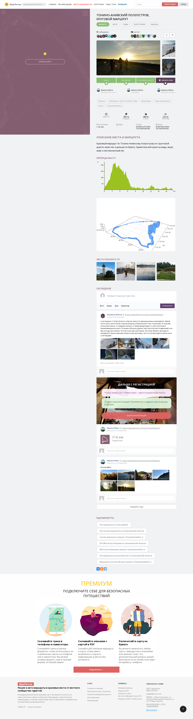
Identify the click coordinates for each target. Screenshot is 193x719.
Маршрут (103, 24)
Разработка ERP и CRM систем (130, 699)
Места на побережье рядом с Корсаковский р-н (122, 549)
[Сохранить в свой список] (172, 35)
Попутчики (99, 4)
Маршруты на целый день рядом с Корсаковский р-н (125, 562)
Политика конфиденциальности (99, 694)
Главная (52, 4)
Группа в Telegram (34, 707)
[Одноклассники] (101, 568)
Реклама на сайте (124, 694)
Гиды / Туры (111, 4)
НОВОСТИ (22, 707)
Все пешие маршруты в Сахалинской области (122, 531)
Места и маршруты (83, 4)
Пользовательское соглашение (99, 691)
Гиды (125, 24)
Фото (115, 24)
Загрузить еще (136, 507)
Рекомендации (65, 4)
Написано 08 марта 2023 (115, 317)
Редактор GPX (123, 691)
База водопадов (93, 697)
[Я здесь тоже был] (166, 35)
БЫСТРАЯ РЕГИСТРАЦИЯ (136, 415)
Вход (183, 4)
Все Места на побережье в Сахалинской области (123, 543)
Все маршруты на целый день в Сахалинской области (126, 555)
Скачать (154, 24)
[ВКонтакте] (98, 568)
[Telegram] (105, 568)
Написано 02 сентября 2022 (117, 431)
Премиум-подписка (125, 688)
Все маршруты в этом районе (114, 524)
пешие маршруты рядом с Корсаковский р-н (121, 537)
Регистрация (170, 4)
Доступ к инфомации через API (129, 696)
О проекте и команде (95, 688)
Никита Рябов (107, 90)
